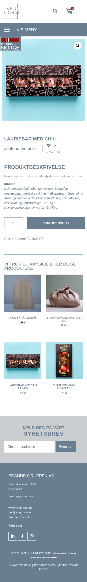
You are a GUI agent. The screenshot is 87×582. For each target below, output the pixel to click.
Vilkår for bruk (20, 565)
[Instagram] (31, 536)
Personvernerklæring (50, 565)
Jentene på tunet (20, 148)
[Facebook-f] (22, 536)
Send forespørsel (56, 223)
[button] (55, 11)
